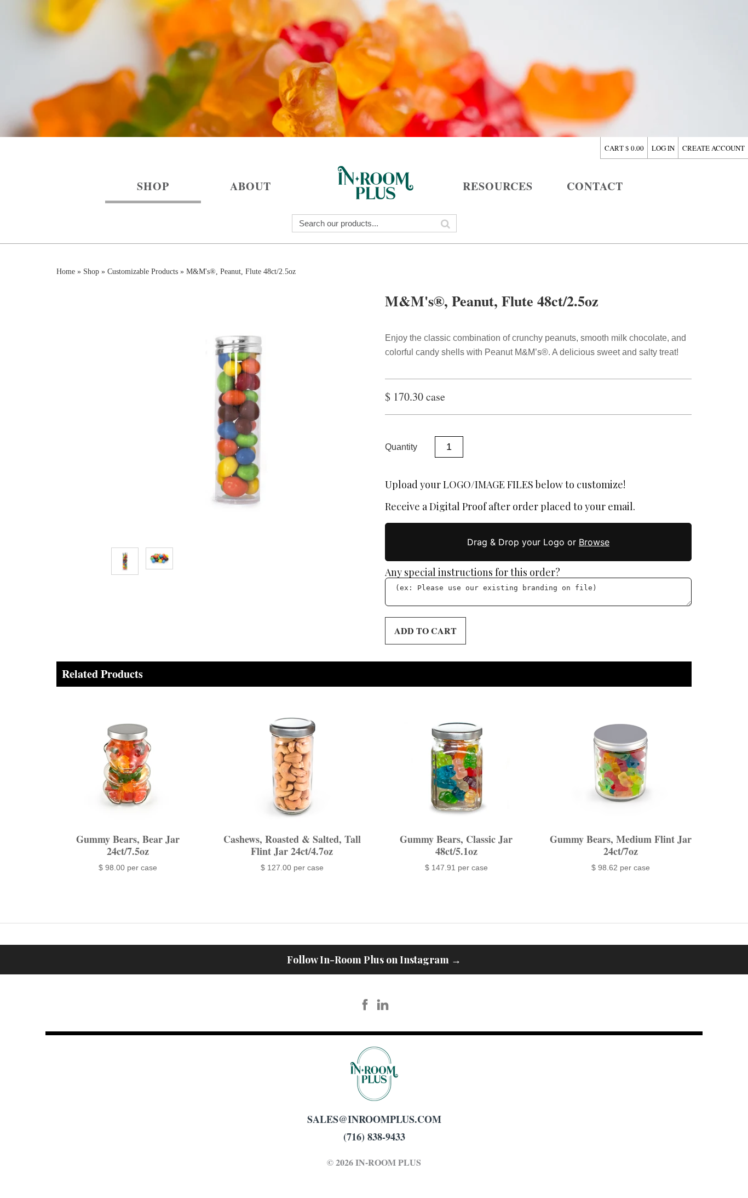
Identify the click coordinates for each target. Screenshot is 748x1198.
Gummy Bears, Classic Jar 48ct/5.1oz (456, 845)
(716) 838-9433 (374, 1136)
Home (374, 181)
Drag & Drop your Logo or (538, 542)
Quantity (401, 447)
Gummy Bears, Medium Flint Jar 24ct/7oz (621, 845)
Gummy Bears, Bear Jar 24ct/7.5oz (128, 845)
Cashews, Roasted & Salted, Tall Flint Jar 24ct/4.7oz (292, 845)
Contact (595, 186)
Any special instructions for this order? (472, 572)
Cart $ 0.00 (624, 148)
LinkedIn (383, 1005)
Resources (498, 186)
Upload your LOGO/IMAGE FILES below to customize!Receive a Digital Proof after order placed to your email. (510, 496)
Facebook (365, 1005)
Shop (153, 186)
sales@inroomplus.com (374, 1119)
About (250, 186)
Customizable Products (142, 271)
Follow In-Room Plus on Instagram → (374, 959)
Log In (663, 148)
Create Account (713, 148)
